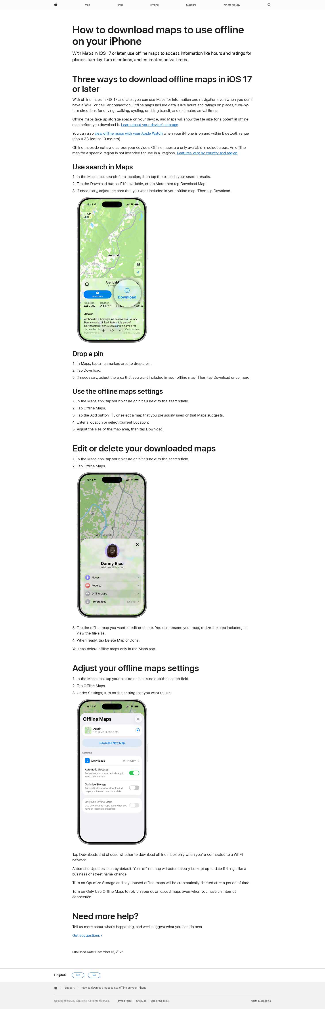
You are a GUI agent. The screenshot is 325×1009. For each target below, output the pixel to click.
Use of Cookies (160, 1000)
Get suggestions (86, 935)
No (94, 975)
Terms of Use (124, 1000)
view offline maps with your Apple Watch (128, 133)
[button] (269, 5)
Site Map (141, 1000)
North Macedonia (261, 1000)
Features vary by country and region (207, 153)
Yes (78, 975)
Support (70, 987)
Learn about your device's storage (149, 124)
